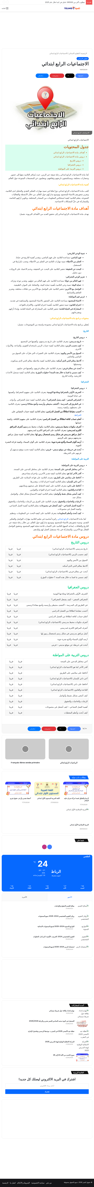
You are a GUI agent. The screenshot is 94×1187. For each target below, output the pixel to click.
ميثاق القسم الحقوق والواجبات (64, 906)
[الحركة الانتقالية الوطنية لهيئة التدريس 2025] (82, 1046)
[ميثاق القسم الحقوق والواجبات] (82, 908)
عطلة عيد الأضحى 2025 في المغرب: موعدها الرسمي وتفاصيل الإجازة (51, 1031)
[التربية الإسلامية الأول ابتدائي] (76, 815)
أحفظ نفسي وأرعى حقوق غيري (20, 798)
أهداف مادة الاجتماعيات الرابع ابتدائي (69, 152)
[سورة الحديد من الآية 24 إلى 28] (82, 1058)
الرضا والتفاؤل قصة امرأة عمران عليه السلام (76, 799)
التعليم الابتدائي (74, 53)
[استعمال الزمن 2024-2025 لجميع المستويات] (82, 949)
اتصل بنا (13, 1183)
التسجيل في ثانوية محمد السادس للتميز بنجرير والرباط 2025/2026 (51, 1021)
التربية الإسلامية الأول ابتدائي (79, 825)
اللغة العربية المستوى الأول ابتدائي (48, 798)
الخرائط (78, 415)
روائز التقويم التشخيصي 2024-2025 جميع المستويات (56, 916)
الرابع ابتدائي (63, 519)
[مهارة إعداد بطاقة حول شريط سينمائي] (82, 1013)
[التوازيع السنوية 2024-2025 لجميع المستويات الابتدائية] (82, 929)
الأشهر (69, 897)
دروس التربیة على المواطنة (69, 169)
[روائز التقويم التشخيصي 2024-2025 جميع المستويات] (82, 919)
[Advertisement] (47, 30)
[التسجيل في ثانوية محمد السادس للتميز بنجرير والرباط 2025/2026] (82, 1024)
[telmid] (73, 8)
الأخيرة (24, 897)
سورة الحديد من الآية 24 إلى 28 (63, 1055)
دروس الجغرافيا (74, 165)
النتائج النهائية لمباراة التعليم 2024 (72, 2)
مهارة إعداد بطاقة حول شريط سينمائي (61, 1011)
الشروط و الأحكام (23, 1183)
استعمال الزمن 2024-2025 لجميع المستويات (58, 947)
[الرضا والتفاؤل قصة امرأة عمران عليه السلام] (76, 789)
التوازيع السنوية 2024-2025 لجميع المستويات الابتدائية (56, 926)
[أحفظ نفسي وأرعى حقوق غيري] (18, 789)
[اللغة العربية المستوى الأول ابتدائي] (47, 789)
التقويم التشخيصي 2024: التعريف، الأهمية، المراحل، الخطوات (53, 936)
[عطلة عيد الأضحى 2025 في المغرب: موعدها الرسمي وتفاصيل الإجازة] (82, 1034)
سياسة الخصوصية (37, 1183)
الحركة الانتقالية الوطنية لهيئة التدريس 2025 (59, 1042)
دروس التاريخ (75, 160)
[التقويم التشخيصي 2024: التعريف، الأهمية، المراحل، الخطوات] (82, 939)
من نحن (49, 1183)
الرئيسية (84, 53)
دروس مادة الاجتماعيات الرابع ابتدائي (69, 156)
